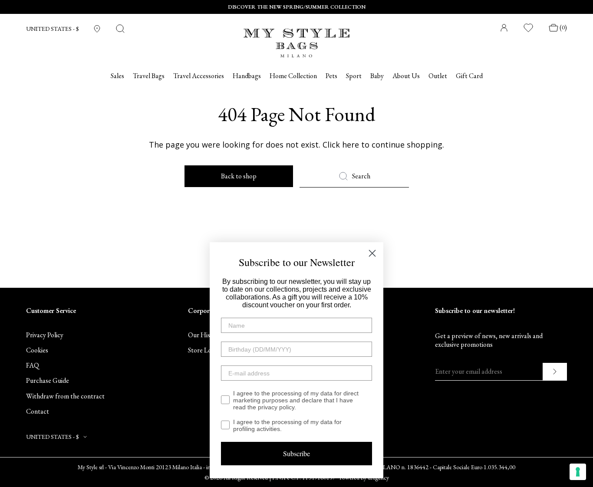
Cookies (37, 350)
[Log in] (504, 28)
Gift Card (469, 75)
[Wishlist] (528, 28)
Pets (331, 75)
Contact (37, 411)
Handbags (247, 75)
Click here (341, 144)
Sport (354, 75)
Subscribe (296, 453)
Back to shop (239, 176)
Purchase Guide (47, 380)
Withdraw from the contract (65, 396)
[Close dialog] (372, 253)
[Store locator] (97, 29)
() (563, 27)
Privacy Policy (44, 334)
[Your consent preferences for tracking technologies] (578, 472)
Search (361, 176)
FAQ (32, 365)
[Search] (120, 28)
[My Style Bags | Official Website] (296, 37)
